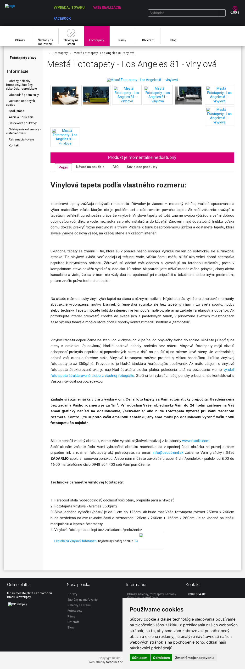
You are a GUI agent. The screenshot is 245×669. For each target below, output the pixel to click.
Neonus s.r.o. (115, 662)
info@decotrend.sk (168, 452)
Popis (63, 167)
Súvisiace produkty (142, 167)
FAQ (115, 167)
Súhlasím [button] (139, 658)
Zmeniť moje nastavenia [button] (194, 658)
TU (136, 540)
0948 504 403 (197, 594)
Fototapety (60, 53)
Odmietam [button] (161, 658)
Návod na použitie (90, 167)
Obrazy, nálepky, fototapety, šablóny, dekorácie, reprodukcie (21, 84)
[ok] (222, 13)
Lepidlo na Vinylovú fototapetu (75, 540)
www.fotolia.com (196, 441)
